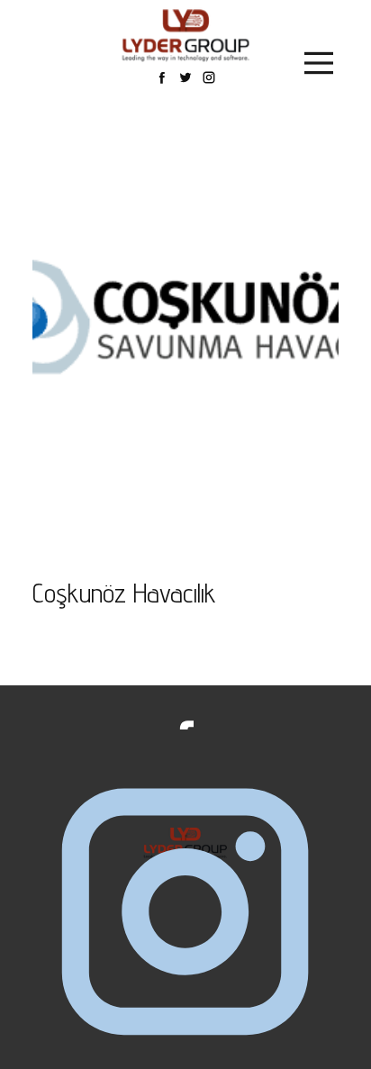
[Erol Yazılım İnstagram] (185, 913)
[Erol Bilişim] (186, 35)
